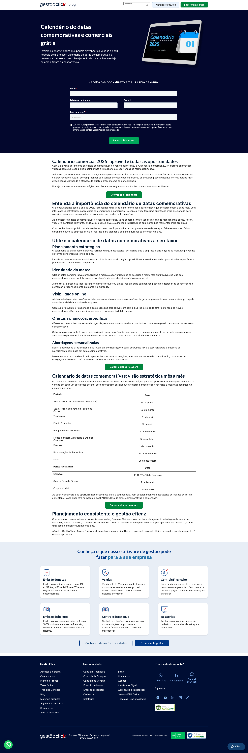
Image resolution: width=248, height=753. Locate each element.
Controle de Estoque (94, 676)
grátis (194, 4)
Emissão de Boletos (93, 689)
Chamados (124, 676)
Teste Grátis (46, 685)
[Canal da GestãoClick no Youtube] (165, 698)
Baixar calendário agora (124, 366)
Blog (42, 694)
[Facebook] (173, 698)
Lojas (121, 671)
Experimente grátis (152, 643)
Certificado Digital (127, 685)
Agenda (122, 680)
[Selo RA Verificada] (196, 735)
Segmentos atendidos (52, 703)
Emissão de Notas (93, 685)
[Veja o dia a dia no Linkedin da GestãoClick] (180, 698)
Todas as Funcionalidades (132, 699)
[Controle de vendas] (124, 582)
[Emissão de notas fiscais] (65, 582)
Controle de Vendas (94, 680)
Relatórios (88, 699)
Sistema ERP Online (129, 694)
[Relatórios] (183, 619)
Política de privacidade (142, 736)
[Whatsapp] (188, 698)
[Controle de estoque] (124, 619)
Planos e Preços (49, 680)
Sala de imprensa (49, 712)
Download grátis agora (124, 194)
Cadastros (88, 694)
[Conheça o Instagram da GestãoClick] (158, 698)
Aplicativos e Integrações (132, 689)
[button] (8, 744)
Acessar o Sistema (50, 671)
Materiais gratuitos (166, 4)
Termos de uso (160, 736)
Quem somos (47, 676)
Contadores (46, 708)
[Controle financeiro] (183, 582)
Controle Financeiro (94, 671)
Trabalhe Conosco (50, 689)
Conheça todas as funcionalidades (105, 643)
